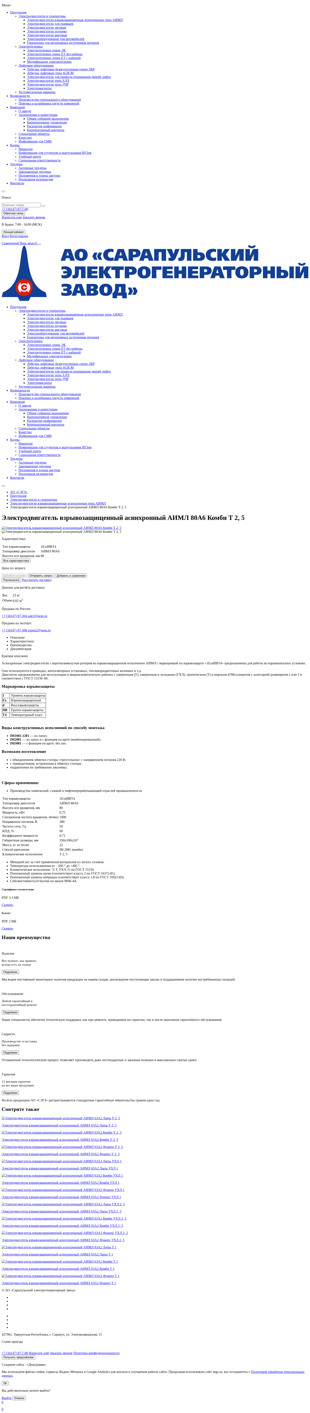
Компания (17, 107)
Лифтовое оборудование (36, 65)
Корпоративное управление (47, 122)
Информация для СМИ (35, 141)
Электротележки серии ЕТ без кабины (54, 54)
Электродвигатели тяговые (46, 27)
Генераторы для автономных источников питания (63, 42)
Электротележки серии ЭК (46, 50)
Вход (5, 236)
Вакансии (26, 149)
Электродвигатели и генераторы (42, 16)
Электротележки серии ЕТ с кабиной (54, 58)
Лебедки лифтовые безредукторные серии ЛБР (61, 69)
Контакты (17, 183)
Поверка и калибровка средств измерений (49, 103)
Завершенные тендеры (35, 172)
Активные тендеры (32, 168)
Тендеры (16, 164)
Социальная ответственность (40, 160)
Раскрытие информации (44, 126)
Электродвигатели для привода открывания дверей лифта (69, 77)
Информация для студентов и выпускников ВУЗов (55, 153)
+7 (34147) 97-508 (15, 630)
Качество (25, 137)
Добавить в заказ (14, 575)
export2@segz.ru (39, 630)
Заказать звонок (34, 217)
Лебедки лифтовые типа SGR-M (50, 73)
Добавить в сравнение (71, 575)
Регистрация (19, 236)
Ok (5, 1383)
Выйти (7, 1398)
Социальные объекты (34, 134)
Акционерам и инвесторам (38, 115)
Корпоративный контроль (45, 130)
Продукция (18, 12)
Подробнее (10, 972)
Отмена (19, 1398)
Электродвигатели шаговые (47, 35)
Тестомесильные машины (37, 92)
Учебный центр (30, 156)
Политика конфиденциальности (96, 1353)
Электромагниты (39, 88)
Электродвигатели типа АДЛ (48, 80)
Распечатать (11, 580)
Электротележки (31, 46)
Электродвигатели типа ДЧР (48, 84)
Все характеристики (16, 560)
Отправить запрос (41, 575)
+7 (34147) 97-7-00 (15, 1353)
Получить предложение (18, 1357)
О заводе (25, 111)
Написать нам (12, 217)
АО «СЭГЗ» (18, 492)
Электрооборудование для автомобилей (55, 39)
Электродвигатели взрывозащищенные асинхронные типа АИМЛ (75, 20)
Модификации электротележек (49, 61)
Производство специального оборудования (50, 99)
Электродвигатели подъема (47, 31)
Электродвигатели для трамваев (50, 24)
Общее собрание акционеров (48, 118)
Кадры (15, 145)
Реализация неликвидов (36, 179)
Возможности (20, 96)
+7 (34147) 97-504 (15, 616)
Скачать (7, 905)
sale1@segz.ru (37, 616)
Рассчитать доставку (37, 580)
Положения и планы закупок (39, 175)
